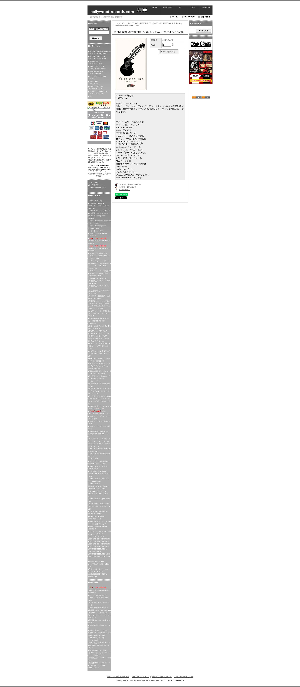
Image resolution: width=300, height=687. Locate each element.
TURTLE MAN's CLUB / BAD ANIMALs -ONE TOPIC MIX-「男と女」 (99, 506)
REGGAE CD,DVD (95, 64)
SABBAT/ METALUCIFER (98, 91)
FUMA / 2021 (93, 459)
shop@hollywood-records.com (99, 172)
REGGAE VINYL (94, 61)
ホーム (116, 23)
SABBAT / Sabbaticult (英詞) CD (100, 271)
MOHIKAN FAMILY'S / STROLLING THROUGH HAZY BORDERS (98, 205)
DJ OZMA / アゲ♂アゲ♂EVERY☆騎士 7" (96, 639)
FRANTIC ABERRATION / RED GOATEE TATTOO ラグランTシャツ (99, 556)
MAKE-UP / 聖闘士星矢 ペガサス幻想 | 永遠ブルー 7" (99, 297)
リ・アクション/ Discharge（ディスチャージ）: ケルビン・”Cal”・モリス (99, 378)
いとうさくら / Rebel (96, 231)
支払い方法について (140, 677)
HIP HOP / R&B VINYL (97, 56)
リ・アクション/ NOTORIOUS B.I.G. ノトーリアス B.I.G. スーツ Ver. (99, 346)
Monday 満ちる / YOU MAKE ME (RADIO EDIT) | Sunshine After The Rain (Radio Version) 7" (99, 632)
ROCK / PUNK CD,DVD (97, 69)
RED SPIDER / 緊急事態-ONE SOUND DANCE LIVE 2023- (98, 462)
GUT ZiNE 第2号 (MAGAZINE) (99, 546)
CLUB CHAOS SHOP (96, 94)
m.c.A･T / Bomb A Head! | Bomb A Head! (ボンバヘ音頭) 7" (99, 307)
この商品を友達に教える (127, 187)
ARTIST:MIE (93, 81)
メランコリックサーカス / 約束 (100, 531)
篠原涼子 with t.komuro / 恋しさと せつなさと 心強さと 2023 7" (99, 302)
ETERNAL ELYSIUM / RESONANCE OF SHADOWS (98, 277)
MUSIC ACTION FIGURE (97, 76)
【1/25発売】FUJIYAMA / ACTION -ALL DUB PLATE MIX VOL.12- (99, 473)
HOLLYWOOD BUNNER (97, 188)
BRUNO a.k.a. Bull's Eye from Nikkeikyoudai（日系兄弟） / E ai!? (98, 433)
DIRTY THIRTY (94, 84)
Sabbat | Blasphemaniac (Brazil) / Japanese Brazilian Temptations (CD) (99, 262)
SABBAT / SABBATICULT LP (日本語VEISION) (98, 257)
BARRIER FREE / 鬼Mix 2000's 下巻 (99, 500)
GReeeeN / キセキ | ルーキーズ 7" (99, 626)
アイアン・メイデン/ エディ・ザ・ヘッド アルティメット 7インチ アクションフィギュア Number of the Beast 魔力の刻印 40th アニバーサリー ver (99, 336)
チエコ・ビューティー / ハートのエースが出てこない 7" (99, 654)
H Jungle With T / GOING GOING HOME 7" (97, 666)
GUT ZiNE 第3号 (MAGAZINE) (99, 544)
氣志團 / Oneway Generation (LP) (100, 610)
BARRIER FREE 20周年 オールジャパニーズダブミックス (99, 523)
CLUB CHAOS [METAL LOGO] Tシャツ (99, 412)
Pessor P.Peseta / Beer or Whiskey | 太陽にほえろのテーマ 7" (99, 222)
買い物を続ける (124, 190)
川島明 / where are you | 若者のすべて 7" (99, 621)
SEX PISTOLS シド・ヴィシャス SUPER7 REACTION (99, 360)
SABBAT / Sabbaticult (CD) (98, 253)
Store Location (93, 183)
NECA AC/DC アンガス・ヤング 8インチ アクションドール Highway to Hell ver (99, 366)
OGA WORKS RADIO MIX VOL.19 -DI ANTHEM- (97, 513)
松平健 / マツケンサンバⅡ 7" (99, 663)
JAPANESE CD (146, 23)
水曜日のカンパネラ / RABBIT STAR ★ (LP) (99, 282)
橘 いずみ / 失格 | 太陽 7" (98, 650)
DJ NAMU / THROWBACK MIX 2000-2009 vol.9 (99, 450)
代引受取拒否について (97, 185)
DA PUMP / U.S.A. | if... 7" (98, 595)
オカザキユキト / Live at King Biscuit (98, 565)
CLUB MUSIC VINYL (96, 71)
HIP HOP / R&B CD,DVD (97, 59)
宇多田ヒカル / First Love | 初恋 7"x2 (99, 659)
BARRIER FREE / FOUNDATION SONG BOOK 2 (98, 485)
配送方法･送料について (162, 677)
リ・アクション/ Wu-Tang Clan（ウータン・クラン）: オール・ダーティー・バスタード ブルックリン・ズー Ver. (99, 442)
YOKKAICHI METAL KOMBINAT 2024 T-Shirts (99, 248)
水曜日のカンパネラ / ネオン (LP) (98, 287)
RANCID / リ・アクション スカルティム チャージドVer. (99, 407)
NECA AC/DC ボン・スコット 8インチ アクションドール (99, 372)
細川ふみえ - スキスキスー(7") (99, 643)
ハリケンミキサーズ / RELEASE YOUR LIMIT (96, 535)
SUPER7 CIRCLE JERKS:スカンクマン (99, 385)
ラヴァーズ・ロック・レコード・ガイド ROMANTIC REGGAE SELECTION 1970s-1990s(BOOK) (98, 572)
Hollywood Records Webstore (105, 16)
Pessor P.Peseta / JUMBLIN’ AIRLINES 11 (97, 234)
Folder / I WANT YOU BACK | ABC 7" (98, 599)
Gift (90, 96)
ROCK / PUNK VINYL (96, 66)
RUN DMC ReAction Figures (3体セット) (99, 455)
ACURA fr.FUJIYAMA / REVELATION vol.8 (96, 518)
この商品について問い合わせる (130, 184)
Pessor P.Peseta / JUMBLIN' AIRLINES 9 (97, 528)
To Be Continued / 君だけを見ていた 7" (99, 646)
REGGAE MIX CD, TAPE (97, 53)
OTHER (91, 79)
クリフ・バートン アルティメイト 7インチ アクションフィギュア (99, 353)
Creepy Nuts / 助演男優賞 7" (98, 608)
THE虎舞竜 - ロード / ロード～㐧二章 (99, 604)
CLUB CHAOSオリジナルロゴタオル (99, 422)
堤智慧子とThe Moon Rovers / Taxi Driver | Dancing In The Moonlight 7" (98, 215)
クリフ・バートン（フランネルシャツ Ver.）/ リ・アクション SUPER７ (99, 313)
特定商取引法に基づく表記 (118, 677)
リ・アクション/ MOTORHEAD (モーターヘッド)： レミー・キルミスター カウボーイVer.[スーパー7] (99, 399)
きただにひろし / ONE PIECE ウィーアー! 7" (98, 292)
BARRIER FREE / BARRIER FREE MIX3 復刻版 (98, 480)
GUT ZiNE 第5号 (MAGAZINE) (99, 539)
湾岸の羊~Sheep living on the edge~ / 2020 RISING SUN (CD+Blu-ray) (98, 321)
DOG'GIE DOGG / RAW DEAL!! (99, 211)
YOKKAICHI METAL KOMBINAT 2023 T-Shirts (99, 240)
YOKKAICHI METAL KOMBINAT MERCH (95, 87)
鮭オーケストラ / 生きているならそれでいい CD (99, 327)
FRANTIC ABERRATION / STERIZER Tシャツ (97, 550)
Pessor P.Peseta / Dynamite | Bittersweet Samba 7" (97, 227)
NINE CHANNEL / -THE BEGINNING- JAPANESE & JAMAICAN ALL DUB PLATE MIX (98, 492)
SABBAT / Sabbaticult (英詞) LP (99, 273)
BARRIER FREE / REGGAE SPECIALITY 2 (98, 467)
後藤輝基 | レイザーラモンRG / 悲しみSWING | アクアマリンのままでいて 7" (99, 615)
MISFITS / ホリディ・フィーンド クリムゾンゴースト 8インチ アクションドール (99, 391)
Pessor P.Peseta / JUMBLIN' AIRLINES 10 (97, 267)
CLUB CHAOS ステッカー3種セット (99, 427)
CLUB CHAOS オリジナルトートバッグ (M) (99, 417)
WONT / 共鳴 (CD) (95, 201)
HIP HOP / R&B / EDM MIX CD (100, 51)
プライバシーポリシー (183, 677)
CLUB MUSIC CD (95, 74)
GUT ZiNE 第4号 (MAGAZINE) (99, 541)
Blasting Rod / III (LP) (96, 561)
